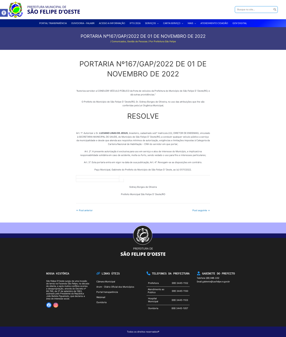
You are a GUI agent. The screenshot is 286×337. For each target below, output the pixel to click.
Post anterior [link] (84, 210)
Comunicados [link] (119, 41)
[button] (157, 23)
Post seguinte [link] (201, 210)
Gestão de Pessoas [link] (137, 41)
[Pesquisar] (275, 9)
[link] (4, 13)
